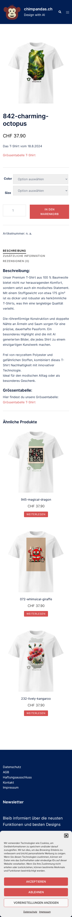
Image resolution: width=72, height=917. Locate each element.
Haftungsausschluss (17, 777)
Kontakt (8, 782)
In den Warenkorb (49, 212)
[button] (66, 836)
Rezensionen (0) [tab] (16, 261)
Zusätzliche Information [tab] (24, 255)
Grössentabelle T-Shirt (19, 155)
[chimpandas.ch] (12, 12)
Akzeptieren (36, 881)
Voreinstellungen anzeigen (36, 903)
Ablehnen (36, 892)
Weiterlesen (36, 514)
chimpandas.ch (38, 9)
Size (8, 193)
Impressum (45, 911)
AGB (6, 772)
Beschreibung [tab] (14, 250)
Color (8, 178)
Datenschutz (30, 911)
